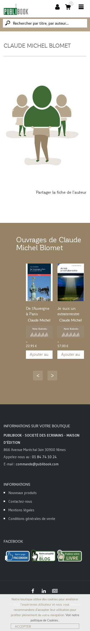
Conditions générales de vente (31, 518)
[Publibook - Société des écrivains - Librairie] (16, 9)
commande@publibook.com (37, 464)
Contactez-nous (20, 501)
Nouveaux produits (22, 492)
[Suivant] (52, 375)
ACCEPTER (23, 626)
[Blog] (55, 591)
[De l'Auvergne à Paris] (39, 282)
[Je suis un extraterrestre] (70, 282)
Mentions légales (21, 510)
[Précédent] (38, 375)
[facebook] (33, 591)
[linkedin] (44, 591)
